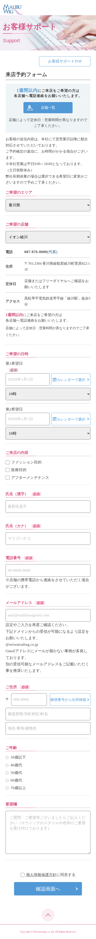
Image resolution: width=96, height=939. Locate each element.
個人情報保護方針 (41, 875)
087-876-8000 (35, 252)
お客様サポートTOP (64, 61)
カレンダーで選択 (71, 380)
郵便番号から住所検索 (68, 700)
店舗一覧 (48, 107)
